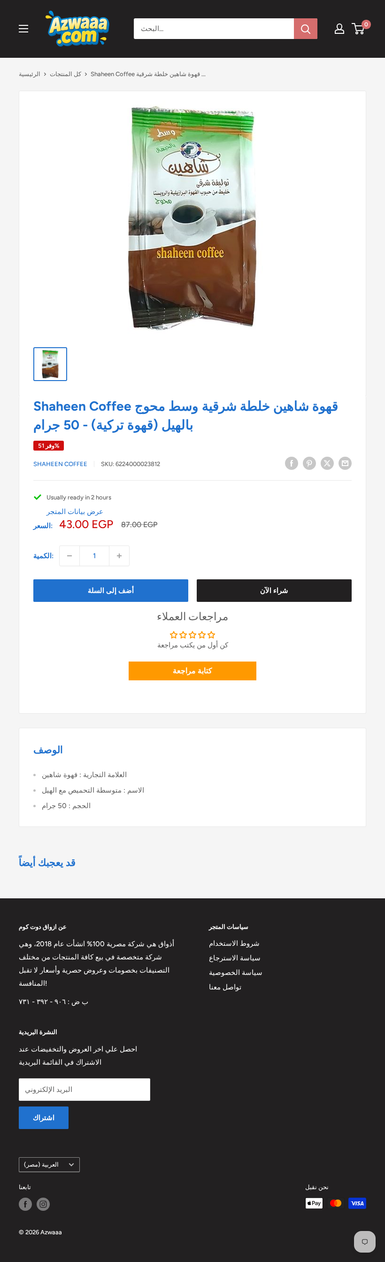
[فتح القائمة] (23, 28)
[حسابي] (339, 28)
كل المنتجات (65, 74)
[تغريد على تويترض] (327, 463)
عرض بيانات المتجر (74, 511)
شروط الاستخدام (234, 943)
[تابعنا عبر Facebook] (25, 1204)
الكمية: (43, 556)
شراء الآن (274, 590)
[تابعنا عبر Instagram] (43, 1204)
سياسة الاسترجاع (235, 958)
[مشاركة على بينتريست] (309, 463)
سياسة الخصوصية (235, 972)
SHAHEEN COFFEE (60, 463)
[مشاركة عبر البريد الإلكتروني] (345, 463)
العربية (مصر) (41, 1164)
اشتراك (43, 1118)
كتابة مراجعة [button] (192, 670)
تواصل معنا (225, 987)
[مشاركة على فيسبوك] (291, 463)
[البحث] (305, 28)
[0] (358, 28)
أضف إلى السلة (111, 590)
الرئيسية (29, 74)
